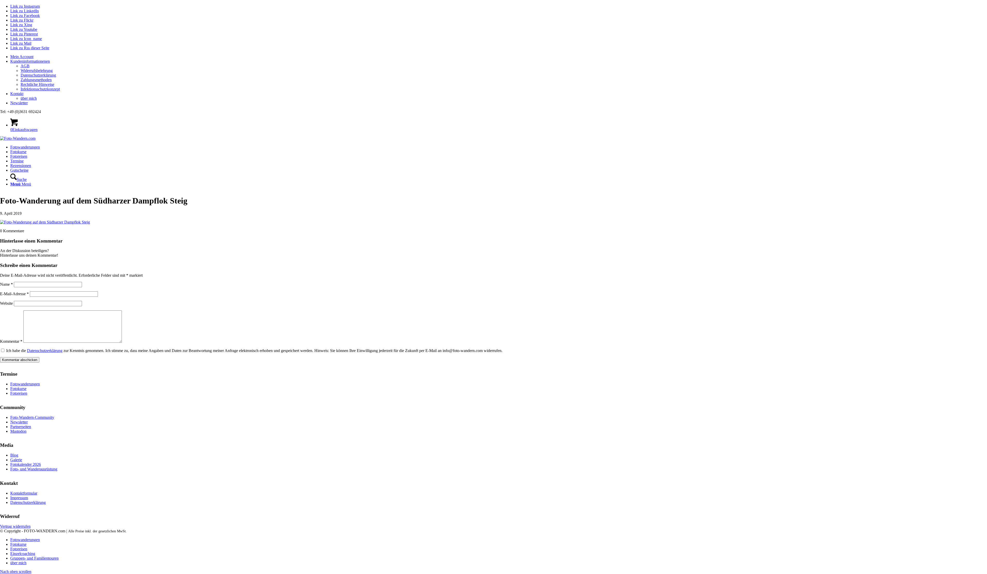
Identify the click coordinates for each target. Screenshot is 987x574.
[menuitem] (498, 56)
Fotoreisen (18, 393)
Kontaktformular (23, 493)
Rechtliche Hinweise (37, 84)
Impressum (19, 498)
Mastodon (18, 431)
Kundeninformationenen (30, 61)
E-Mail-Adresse (14, 294)
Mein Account (21, 56)
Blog (14, 455)
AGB (25, 66)
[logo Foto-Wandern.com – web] (17, 138)
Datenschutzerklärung (38, 75)
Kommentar (11, 341)
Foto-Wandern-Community (32, 417)
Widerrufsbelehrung (37, 70)
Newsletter (19, 103)
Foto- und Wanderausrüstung (33, 469)
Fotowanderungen (25, 384)
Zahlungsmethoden (36, 80)
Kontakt (16, 93)
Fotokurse (18, 388)
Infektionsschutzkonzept (40, 89)
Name (6, 284)
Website (6, 303)
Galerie (16, 460)
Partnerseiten (20, 426)
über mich (29, 98)
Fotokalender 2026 (25, 464)
